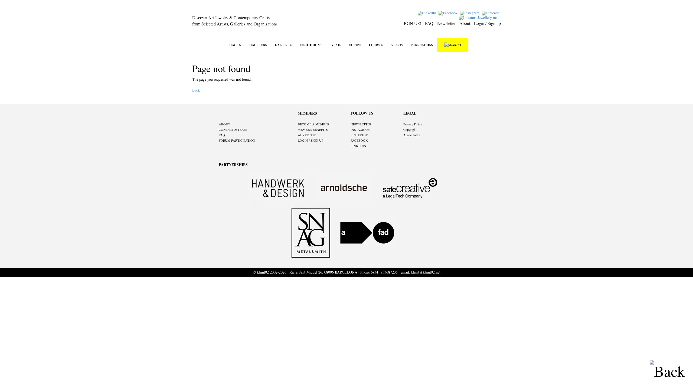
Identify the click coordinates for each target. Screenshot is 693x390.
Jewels (235, 45)
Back (196, 90)
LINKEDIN (358, 146)
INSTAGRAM (360, 129)
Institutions (310, 45)
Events (335, 45)
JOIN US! (412, 23)
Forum (355, 45)
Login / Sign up (487, 23)
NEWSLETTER (361, 124)
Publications (422, 45)
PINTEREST (359, 135)
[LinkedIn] (427, 12)
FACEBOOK (359, 140)
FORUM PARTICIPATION (237, 140)
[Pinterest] (491, 12)
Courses (376, 45)
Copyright (409, 129)
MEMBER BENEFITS (313, 129)
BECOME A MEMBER (313, 124)
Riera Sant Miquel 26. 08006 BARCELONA (323, 272)
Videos (397, 45)
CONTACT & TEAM (233, 129)
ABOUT (224, 124)
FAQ (429, 23)
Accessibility (411, 135)
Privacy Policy (412, 124)
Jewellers (258, 45)
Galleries (283, 45)
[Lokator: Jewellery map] (480, 17)
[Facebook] (449, 12)
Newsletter (446, 23)
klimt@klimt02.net (425, 272)
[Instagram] (470, 12)
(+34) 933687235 (384, 272)
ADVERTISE (307, 135)
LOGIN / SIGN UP (310, 140)
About (464, 23)
